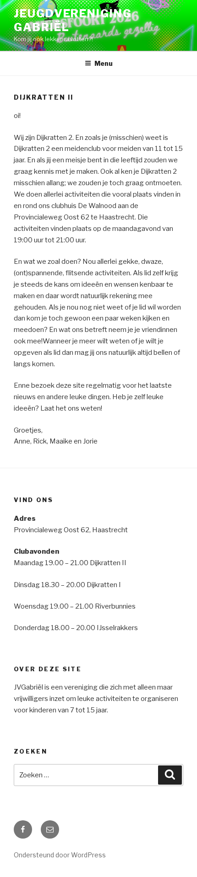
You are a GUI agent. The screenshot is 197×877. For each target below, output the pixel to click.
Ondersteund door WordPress (60, 855)
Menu (103, 63)
